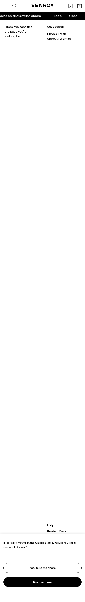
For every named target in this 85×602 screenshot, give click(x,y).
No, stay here (42, 582)
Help (50, 525)
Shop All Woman (59, 39)
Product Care (56, 531)
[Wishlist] (70, 6)
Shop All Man (56, 34)
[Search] (14, 6)
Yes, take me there (42, 568)
